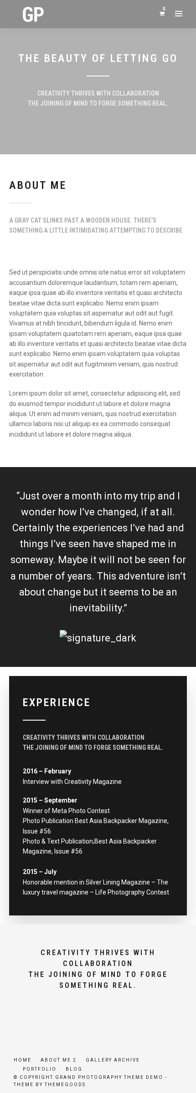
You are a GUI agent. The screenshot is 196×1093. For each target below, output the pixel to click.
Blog (74, 1069)
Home (22, 1059)
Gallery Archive (113, 1059)
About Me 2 (59, 1059)
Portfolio (40, 1069)
